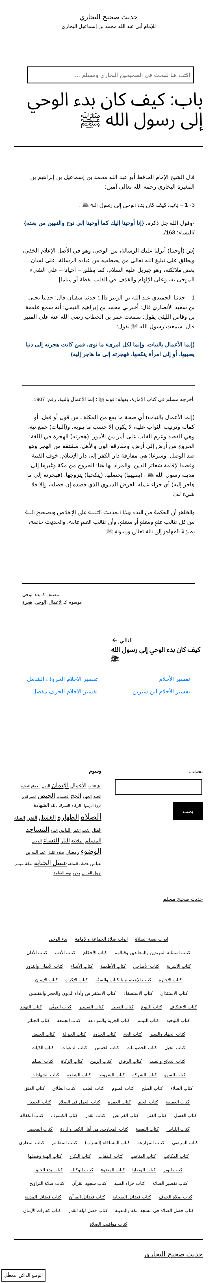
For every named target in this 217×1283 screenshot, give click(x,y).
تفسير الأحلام (174, 679)
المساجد (37, 829)
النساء (51, 840)
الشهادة (41, 805)
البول (46, 785)
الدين (24, 797)
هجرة (27, 602)
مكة (28, 863)
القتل (96, 830)
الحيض (46, 795)
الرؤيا (98, 806)
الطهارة (68, 817)
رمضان (72, 852)
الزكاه (76, 805)
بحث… (196, 771)
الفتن (32, 818)
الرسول (88, 806)
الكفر (77, 831)
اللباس (65, 830)
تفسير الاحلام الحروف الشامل (62, 679)
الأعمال (55, 602)
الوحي (40, 602)
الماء (54, 831)
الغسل (47, 817)
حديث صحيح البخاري (108, 17)
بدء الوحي (31, 594)
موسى (18, 864)
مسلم (172, 399)
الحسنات (63, 797)
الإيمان (60, 785)
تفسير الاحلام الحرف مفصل (65, 691)
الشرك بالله (60, 805)
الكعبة (86, 831)
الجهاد (87, 796)
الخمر (32, 797)
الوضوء (91, 851)
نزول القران (91, 872)
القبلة (19, 818)
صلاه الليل (55, 852)
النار (65, 840)
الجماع (35, 786)
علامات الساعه (78, 864)
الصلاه (91, 816)
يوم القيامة (62, 873)
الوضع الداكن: (30, 1275)
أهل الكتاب (94, 786)
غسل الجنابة (50, 862)
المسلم (93, 840)
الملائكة (77, 840)
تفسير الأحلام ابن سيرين (161, 691)
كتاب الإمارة (144, 399)
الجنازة (25, 786)
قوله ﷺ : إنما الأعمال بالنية (87, 399)
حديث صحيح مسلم (183, 899)
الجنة (97, 796)
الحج (76, 795)
